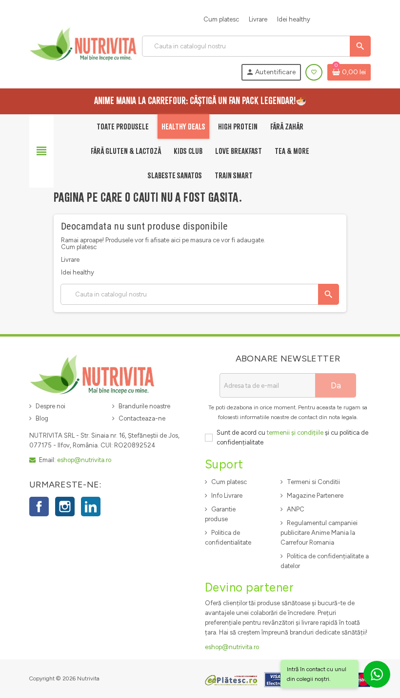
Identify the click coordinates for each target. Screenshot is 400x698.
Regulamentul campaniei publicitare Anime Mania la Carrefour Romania (319, 532)
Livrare (258, 19)
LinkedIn (90, 506)
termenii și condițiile (295, 432)
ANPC (295, 509)
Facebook (39, 506)
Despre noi (50, 406)
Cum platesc (221, 19)
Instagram (65, 506)
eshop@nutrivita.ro (84, 460)
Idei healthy (293, 19)
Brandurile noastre (144, 406)
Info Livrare (226, 495)
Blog (42, 418)
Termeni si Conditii (313, 482)
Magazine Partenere (315, 495)
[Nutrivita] (83, 43)
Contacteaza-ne (142, 418)
